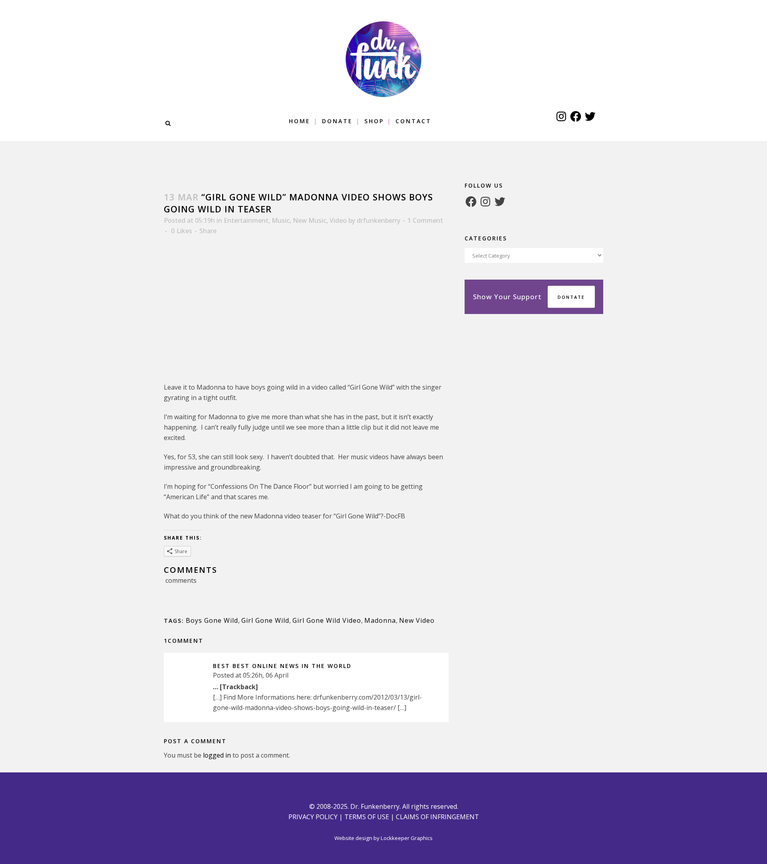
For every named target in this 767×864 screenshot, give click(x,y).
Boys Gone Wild (212, 620)
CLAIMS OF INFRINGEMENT (437, 816)
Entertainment (246, 220)
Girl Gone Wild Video (326, 620)
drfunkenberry (378, 220)
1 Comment (425, 220)
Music (281, 220)
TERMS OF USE (366, 816)
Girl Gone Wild (265, 620)
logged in (217, 755)
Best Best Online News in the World (282, 666)
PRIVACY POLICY (313, 816)
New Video (417, 620)
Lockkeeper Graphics (407, 838)
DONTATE (571, 297)
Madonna (380, 620)
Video (338, 220)
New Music (309, 220)
